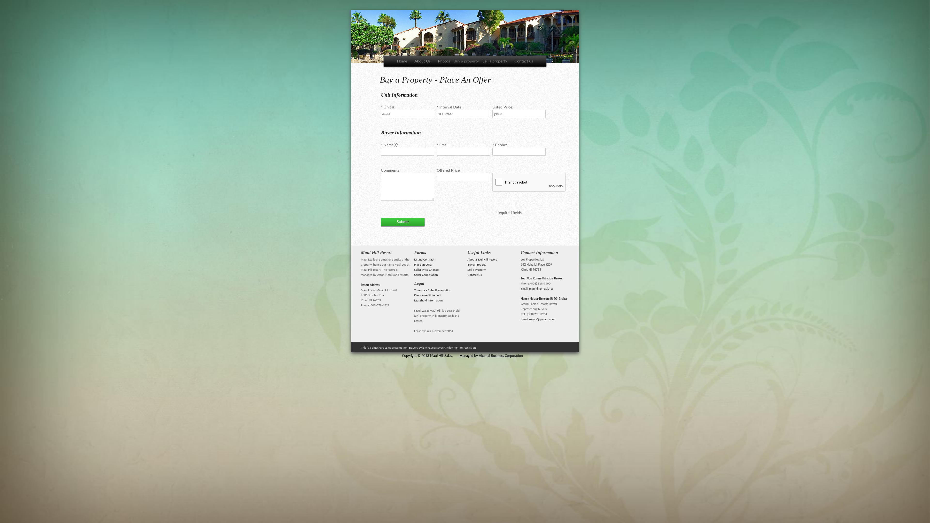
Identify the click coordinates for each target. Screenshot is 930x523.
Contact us (523, 61)
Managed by (491, 356)
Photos (444, 61)
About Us (422, 61)
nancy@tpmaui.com (542, 319)
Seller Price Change (426, 269)
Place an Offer (423, 264)
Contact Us (474, 274)
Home (402, 61)
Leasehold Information (428, 300)
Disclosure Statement (427, 295)
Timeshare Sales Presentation (432, 290)
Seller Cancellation (426, 274)
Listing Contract (424, 259)
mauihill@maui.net (541, 288)
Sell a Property (476, 269)
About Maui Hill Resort (482, 259)
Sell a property (494, 61)
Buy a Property (476, 264)
